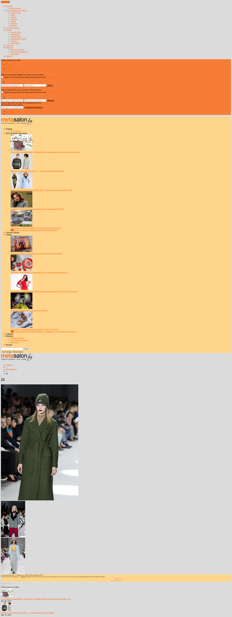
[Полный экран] (7, 583)
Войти (8, 64)
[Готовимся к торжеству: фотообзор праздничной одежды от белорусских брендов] (21, 289)
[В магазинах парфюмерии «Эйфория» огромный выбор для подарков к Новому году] (21, 150)
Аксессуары (16, 13)
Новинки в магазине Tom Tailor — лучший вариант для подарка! (37, 171)
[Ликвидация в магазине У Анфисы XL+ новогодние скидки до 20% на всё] (21, 188)
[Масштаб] (9, 583)
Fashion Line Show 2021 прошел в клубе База (29, 310)
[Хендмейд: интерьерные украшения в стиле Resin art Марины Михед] (21, 270)
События (9, 45)
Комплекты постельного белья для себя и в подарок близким (36, 228)
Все (12, 230)
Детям (13, 17)
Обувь (13, 21)
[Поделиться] (4, 583)
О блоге (9, 112)
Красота (14, 19)
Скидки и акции (12, 28)
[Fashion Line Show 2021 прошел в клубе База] (21, 308)
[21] (39, 500)
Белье (13, 15)
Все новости (16, 8)
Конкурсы (15, 54)
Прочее (14, 26)
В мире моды (16, 32)
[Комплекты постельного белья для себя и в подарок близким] (21, 226)
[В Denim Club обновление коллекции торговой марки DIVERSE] (21, 207)
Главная (9, 6)
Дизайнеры (15, 34)
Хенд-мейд (15, 43)
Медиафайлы (11, 369)
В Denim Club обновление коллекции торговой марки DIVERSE (37, 209)
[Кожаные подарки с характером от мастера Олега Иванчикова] (21, 251)
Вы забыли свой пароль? (11, 88)
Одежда (14, 23)
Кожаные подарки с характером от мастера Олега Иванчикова (36, 253)
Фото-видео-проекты (19, 52)
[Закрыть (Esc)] (2, 583)
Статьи (9, 30)
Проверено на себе (18, 39)
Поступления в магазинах (16, 10)
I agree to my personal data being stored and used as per (30, 77)
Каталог (9, 56)
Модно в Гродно (17, 50)
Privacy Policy (52, 77)
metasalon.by (24, 576)
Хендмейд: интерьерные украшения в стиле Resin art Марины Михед (39, 272)
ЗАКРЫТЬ (5, 2)
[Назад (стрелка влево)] (2, 585)
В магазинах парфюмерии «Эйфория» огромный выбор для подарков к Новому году (46, 152)
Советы (14, 41)
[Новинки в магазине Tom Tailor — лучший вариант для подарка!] (21, 169)
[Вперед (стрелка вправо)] (4, 585)
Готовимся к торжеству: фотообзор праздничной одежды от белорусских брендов (44, 291)
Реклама (9, 114)
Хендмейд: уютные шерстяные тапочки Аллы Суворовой (34, 329)
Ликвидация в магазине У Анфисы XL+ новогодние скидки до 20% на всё (41, 190)
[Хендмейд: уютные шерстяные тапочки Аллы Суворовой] (21, 327)
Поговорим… (16, 37)
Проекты (9, 47)
